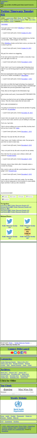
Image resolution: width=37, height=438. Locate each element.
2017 (25, 18)
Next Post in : (15, 210)
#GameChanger (11, 155)
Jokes (33, 19)
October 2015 (4, 377)
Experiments (8, 421)
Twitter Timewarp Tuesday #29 (27, 232)
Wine (8, 365)
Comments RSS (21, 428)
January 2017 (22, 372)
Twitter (11, 21)
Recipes (17, 392)
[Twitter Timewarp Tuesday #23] (9, 224)
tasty (17, 389)
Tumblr (14, 389)
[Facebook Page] (21, 352)
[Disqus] (18, 267)
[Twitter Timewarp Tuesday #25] (27, 224)
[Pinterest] (18, 352)
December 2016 (5, 374)
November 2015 (24, 376)
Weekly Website (19, 398)
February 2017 (13, 372)
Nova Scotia (12, 392)
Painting (9, 418)
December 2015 (14, 376)
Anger (24, 365)
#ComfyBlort (11, 109)
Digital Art (29, 416)
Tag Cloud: (6, 385)
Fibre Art (15, 418)
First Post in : (15, 205)
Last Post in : (15, 212)
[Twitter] (15, 352)
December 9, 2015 (26, 174)
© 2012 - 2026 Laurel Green (10, 426)
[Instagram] (25, 352)
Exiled (29, 365)
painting (28, 392)
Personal (27, 363)
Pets (2, 21)
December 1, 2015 (26, 131)
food (30, 19)
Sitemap (10, 428)
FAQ (2, 421)
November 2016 (15, 374)
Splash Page (31, 426)
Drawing (3, 418)
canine (13, 393)
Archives (4, 428)
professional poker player (6, 393)
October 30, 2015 (26, 33)
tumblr (7, 416)
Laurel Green (4, 1)
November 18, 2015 (27, 113)
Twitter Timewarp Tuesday (17, 19)
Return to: (5, 208)
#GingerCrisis (13, 171)
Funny (32, 392)
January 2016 (4, 376)
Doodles (13, 416)
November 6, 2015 (26, 62)
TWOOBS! (4, 24)
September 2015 (14, 377)
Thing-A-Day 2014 (6, 363)
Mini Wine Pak (25, 389)
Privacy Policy (23, 426)
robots (2, 389)
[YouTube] (12, 352)
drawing (8, 389)
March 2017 (4, 372)
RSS (15, 428)
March (19, 18)
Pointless (6, 21)
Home (10, 343)
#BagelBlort (24, 75)
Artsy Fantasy (18, 393)
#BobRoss (21, 28)
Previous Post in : (16, 207)
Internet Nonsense (16, 365)
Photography (20, 416)
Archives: (5, 369)
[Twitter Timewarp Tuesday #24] (9, 235)
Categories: (6, 359)
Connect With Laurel (18, 349)
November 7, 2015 (26, 79)
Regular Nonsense (18, 363)
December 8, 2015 (26, 145)
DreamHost (5, 431)
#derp (17, 128)
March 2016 (25, 374)
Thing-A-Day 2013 (22, 362)
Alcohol (3, 365)
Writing (3, 392)
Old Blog (16, 421)
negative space (22, 392)
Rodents (8, 392)
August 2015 (24, 377)
